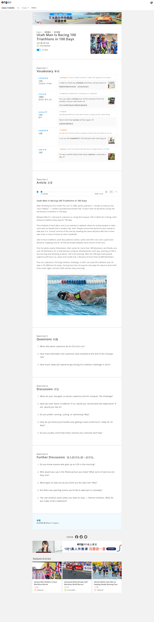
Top (18, 8)
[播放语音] (47, 78)
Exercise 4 (42, 385)
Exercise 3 (42, 336)
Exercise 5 (42, 454)
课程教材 (33, 8)
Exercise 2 (42, 179)
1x (111, 192)
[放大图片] (104, 44)
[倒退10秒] (106, 192)
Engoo (39, 32)
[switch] (39, 50)
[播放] (38, 192)
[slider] (41, 192)
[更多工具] (116, 192)
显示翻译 (45, 50)
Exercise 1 (42, 68)
